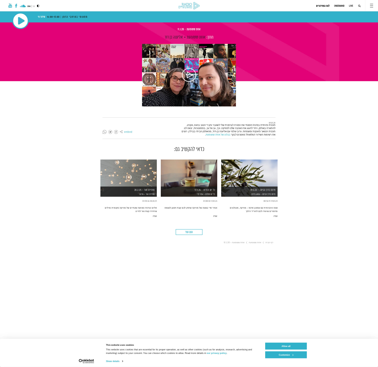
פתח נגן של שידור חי (20, 21)
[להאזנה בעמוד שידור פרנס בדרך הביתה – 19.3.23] (249, 173)
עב (34, 6)
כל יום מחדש (210, 194)
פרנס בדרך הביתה (269, 194)
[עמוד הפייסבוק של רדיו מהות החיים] (16, 6)
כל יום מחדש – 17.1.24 (205, 190)
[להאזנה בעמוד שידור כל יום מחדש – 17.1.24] (189, 173)
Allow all (286, 346)
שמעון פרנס (255, 194)
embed (128, 132)
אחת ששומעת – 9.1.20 (189, 29)
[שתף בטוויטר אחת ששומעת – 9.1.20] (110, 132)
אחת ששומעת (196, 37)
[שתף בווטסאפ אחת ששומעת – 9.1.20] (104, 132)
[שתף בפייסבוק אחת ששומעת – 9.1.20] (116, 132)
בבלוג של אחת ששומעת (218, 134)
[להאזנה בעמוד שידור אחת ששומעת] (189, 75)
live (351, 5)
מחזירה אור (150, 194)
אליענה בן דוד (174, 37)
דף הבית (269, 242)
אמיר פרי (199, 194)
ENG (29, 6)
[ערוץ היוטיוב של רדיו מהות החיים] (10, 5)
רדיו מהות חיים (189, 6)
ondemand (339, 5)
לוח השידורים (323, 6)
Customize (284, 354)
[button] (371, 5)
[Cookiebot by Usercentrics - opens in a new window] (86, 361)
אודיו (276, 216)
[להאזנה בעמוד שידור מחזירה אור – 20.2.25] (128, 173)
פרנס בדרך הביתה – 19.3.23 (263, 190)
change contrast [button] (38, 6)
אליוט (141, 194)
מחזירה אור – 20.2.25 (144, 190)
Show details (112, 361)
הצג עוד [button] (189, 232)
